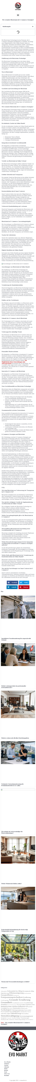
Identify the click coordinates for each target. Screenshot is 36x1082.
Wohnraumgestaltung (20, 1019)
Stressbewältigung (10, 1016)
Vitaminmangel (25, 1018)
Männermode (24, 1008)
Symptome (4, 1018)
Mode (5, 1068)
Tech (2, 1022)
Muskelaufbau (17, 1008)
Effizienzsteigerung (16, 993)
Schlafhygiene (16, 1011)
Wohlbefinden (12, 1019)
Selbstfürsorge (16, 1013)
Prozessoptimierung (6, 1011)
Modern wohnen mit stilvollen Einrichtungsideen (15, 738)
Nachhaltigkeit (6, 1010)
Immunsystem (30, 1004)
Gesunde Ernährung (19, 999)
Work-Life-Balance (29, 1019)
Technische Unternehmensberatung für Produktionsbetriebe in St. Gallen (12, 784)
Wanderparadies (5, 1019)
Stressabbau (25, 1013)
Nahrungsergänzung (18, 1010)
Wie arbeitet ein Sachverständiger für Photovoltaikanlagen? (12, 832)
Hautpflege (4, 1004)
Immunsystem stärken (9, 1006)
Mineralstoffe (10, 1008)
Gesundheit (6, 1002)
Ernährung (27, 997)
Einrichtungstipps (27, 993)
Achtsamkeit (4, 991)
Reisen (6, 1070)
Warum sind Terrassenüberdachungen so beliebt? (15, 981)
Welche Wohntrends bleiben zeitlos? (11, 883)
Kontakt (6, 1075)
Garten (6, 1065)
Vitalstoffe (9, 1018)
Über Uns (7, 1073)
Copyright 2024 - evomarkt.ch (18, 1080)
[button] (18, 15)
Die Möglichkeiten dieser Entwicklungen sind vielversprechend (14, 362)
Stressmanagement (26, 1016)
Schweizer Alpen (5, 1013)
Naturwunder (27, 1010)
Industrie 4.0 (23, 1006)
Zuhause (6, 1063)
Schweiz (29, 1011)
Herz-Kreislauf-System (12, 1004)
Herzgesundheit (21, 1004)
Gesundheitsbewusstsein (17, 1002)
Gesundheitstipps (28, 1002)
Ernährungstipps (5, 1000)
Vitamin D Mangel (16, 1018)
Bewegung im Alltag (28, 991)
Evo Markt (7, 1062)
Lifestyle (6, 1067)
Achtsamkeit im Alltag (14, 991)
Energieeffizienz (7, 995)
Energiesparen (16, 995)
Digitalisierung (5, 993)
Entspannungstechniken (12, 997)
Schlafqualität (23, 1011)
